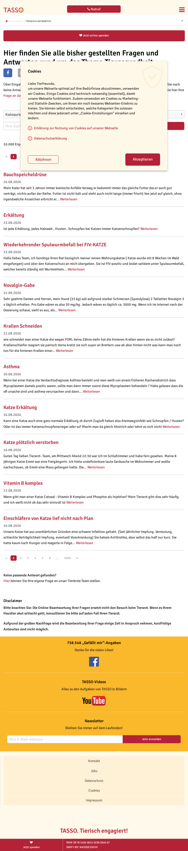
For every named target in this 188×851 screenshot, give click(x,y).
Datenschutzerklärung (50, 138)
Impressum (94, 800)
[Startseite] (14, 6)
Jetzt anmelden (151, 739)
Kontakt (94, 761)
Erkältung (13, 215)
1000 (67, 558)
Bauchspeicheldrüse (25, 175)
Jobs (94, 771)
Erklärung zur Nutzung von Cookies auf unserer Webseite (76, 128)
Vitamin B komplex (23, 483)
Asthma (11, 367)
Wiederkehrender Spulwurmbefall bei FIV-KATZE (54, 245)
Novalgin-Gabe (19, 285)
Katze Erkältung (20, 407)
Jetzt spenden (31, 847)
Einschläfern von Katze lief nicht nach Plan (48, 518)
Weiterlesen (68, 199)
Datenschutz (94, 780)
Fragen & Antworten (38, 21)
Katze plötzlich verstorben (31, 442)
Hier (6, 581)
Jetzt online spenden (95, 35)
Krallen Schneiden (22, 326)
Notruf (95, 9)
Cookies (94, 790)
